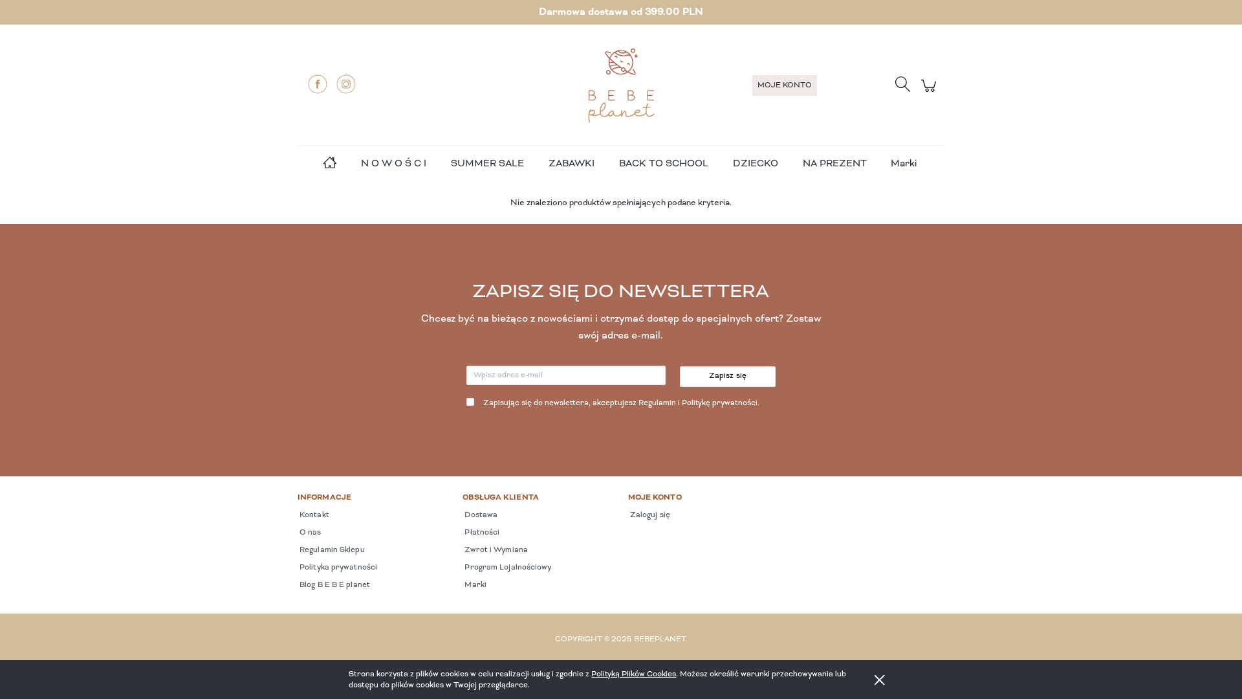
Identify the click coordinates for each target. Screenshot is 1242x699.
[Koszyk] (930, 93)
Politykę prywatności (719, 403)
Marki (904, 163)
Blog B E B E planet (334, 585)
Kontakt (313, 515)
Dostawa (480, 515)
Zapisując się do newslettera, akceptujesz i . (621, 403)
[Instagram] (346, 84)
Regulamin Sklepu (331, 550)
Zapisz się (728, 376)
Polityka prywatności (337, 567)
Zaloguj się (649, 515)
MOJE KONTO (784, 85)
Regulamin (657, 403)
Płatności (481, 532)
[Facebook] (318, 84)
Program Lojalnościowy (507, 567)
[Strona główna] (621, 85)
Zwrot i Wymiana (495, 550)
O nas (309, 532)
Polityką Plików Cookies (633, 674)
